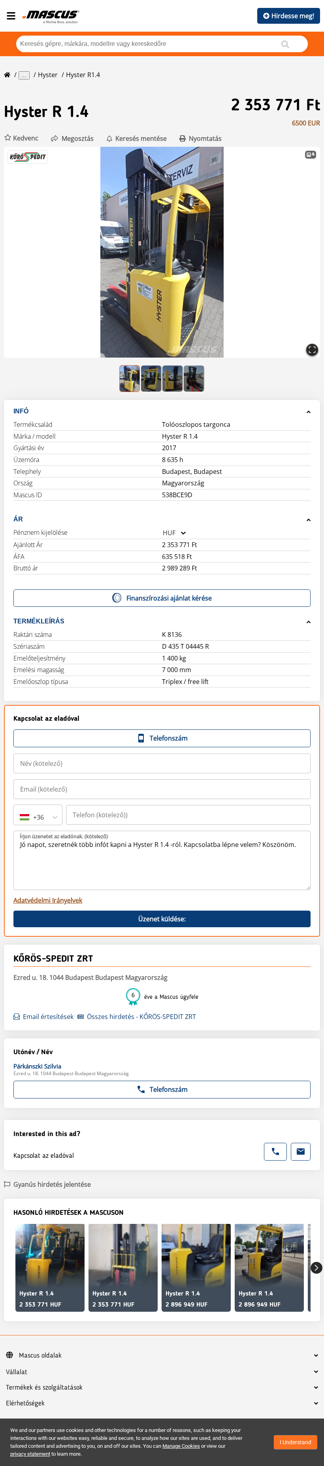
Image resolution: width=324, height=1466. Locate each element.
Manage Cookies (181, 1446)
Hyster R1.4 (83, 74)
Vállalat (16, 1372)
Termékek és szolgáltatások (44, 1387)
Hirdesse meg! (292, 15)
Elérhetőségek (25, 1403)
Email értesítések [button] (48, 1016)
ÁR (18, 519)
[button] (21, 138)
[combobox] (163, 533)
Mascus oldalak (40, 1355)
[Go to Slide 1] (130, 379)
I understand (295, 1442)
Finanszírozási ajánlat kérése (169, 598)
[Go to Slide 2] (151, 379)
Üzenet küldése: (162, 919)
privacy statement (30, 1454)
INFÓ (20, 411)
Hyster (48, 74)
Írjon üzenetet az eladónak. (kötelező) (64, 836)
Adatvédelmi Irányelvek (47, 900)
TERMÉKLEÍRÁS (38, 621)
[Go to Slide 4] (194, 379)
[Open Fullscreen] (312, 350)
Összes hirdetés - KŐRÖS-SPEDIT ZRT (141, 1016)
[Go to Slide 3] (172, 379)
